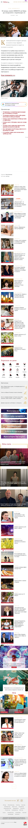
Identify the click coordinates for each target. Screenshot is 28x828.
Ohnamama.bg (11, 805)
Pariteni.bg (7, 810)
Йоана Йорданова (8, 645)
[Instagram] (21, 800)
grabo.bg (16, 225)
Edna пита (6, 444)
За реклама (18, 812)
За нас (4, 812)
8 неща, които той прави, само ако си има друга (15, 122)
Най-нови (15, 1)
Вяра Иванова (9, 174)
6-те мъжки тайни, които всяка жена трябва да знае (13, 132)
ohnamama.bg (17, 200)
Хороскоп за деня (9, 360)
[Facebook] (17, 800)
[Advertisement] (14, 152)
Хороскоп (20, 1)
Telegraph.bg (15, 808)
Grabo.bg (22, 808)
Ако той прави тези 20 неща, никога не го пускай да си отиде (14, 129)
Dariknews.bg (7, 806)
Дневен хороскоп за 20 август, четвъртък (11, 403)
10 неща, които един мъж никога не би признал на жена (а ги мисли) (14, 126)
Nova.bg (23, 805)
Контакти (17, 814)
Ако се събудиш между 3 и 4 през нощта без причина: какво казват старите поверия (12, 397)
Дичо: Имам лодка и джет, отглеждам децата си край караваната (12, 387)
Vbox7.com (14, 806)
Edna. (6, 2)
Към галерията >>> (8, 75)
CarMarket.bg (15, 810)
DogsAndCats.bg (7, 808)
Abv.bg (4, 805)
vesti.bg (7, 176)
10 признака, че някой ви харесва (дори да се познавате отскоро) (14, 112)
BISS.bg (21, 810)
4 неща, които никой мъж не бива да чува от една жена (14, 119)
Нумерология (25, 1)
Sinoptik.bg (21, 806)
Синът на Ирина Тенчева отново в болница (11, 392)
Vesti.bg (18, 805)
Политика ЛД (10, 812)
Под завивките (14, 8)
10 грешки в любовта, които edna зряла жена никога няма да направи (14, 116)
